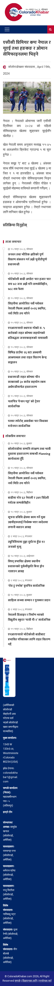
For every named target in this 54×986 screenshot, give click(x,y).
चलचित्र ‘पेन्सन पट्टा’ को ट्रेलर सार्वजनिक (24, 404)
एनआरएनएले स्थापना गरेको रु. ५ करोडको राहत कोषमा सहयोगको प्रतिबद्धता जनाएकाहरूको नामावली (28, 333)
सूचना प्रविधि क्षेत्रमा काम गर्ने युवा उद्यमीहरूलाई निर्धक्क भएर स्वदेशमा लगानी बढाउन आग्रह (28, 522)
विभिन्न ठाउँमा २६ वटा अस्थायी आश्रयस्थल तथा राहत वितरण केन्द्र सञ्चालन (27, 357)
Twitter (7, 689)
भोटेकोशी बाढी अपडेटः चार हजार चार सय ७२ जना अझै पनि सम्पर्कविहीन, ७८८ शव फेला (29, 284)
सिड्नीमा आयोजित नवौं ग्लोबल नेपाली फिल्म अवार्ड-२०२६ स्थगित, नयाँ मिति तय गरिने (27, 308)
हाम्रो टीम (7, 812)
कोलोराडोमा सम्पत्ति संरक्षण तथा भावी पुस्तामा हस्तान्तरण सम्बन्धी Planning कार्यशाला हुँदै (29, 453)
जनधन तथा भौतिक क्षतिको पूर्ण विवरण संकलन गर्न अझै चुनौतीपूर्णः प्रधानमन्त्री (27, 259)
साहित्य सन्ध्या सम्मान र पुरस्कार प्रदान (29, 600)
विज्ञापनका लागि (29, 980)
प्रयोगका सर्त (45, 980)
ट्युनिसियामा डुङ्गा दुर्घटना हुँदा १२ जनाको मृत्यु (26, 544)
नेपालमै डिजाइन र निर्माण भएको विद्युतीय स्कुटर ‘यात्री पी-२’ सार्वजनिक (29, 617)
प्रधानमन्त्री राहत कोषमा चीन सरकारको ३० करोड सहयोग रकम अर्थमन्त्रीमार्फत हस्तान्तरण (27, 381)
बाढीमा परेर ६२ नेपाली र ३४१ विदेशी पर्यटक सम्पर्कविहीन (28, 500)
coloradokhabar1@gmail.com (10, 777)
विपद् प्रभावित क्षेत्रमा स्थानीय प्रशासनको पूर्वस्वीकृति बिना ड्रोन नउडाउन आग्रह (26, 566)
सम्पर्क (17, 980)
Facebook (7, 673)
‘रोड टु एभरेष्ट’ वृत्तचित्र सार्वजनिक (26, 585)
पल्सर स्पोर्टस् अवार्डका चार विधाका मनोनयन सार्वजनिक (28, 423)
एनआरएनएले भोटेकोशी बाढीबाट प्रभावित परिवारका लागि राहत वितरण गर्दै (29, 639)
